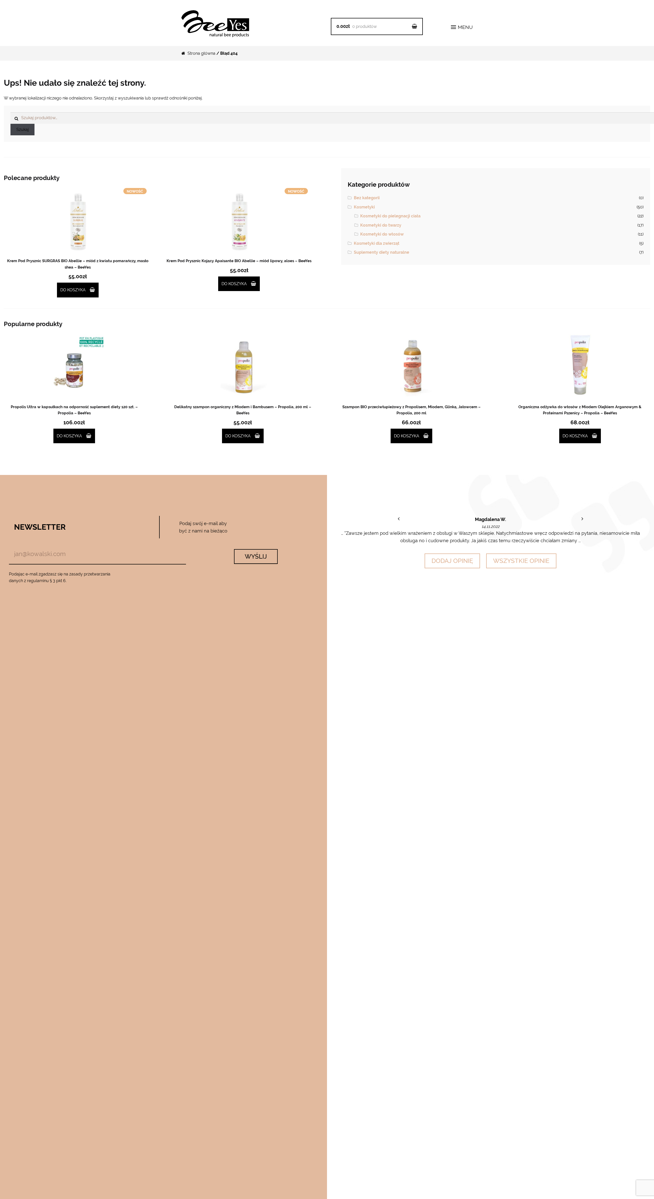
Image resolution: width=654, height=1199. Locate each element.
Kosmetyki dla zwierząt (376, 243)
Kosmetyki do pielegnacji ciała (390, 216)
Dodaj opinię (452, 560)
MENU (465, 27)
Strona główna (201, 53)
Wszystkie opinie (521, 560)
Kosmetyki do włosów (382, 234)
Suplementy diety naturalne (381, 252)
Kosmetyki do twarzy (380, 225)
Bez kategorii (367, 197)
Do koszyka (73, 289)
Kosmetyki (364, 207)
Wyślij (256, 556)
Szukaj (22, 129)
